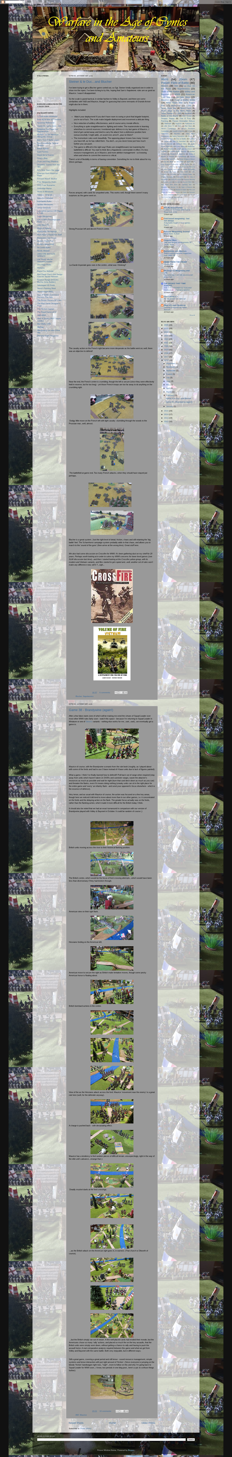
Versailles (180, 162)
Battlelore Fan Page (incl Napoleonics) (47, 130)
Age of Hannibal (179, 141)
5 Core (189, 131)
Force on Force (176, 179)
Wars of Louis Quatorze (174, 305)
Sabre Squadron (178, 136)
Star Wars (188, 126)
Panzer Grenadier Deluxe (183, 121)
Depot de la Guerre (45, 155)
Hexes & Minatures (45, 192)
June (168, 381)
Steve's (89, 721)
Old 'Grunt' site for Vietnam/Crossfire (45, 260)
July (168, 378)
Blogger (131, 1450)
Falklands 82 (190, 124)
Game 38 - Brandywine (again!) (91, 710)
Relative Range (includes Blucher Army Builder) (47, 281)
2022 (166, 339)
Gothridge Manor (44, 188)
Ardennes (164, 134)
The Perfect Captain (45, 309)
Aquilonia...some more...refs (49, 126)
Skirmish (192, 192)
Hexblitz (177, 182)
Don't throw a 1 (171, 297)
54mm (166, 141)
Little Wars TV (43, 225)
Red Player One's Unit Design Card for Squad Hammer (49, 275)
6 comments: (105, 693)
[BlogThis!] (118, 692)
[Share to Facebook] (123, 692)
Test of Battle (181, 139)
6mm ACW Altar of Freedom (49, 120)
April (168, 388)
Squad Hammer (167, 139)
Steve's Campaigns (168, 129)
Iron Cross (186, 116)
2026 (166, 325)
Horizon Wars (187, 182)
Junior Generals (44, 208)
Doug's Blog (42, 158)
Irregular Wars (170, 240)
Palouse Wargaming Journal (177, 232)
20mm (183, 79)
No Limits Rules (43, 247)
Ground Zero (167, 182)
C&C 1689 (184, 172)
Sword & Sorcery (178, 131)
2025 (166, 328)
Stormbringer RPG (45, 292)
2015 (166, 411)
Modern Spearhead (45, 244)
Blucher (79, 696)
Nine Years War (174, 102)
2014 (166, 414)
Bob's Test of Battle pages (48, 140)
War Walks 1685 (44, 324)
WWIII (177, 94)
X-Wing (192, 139)
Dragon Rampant (167, 177)
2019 (166, 350)
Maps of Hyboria (44, 228)
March (169, 392)
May (168, 385)
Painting (164, 121)
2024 (166, 332)
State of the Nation (170, 91)
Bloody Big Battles (189, 169)
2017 (166, 357)
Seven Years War (168, 108)
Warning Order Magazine (48, 336)
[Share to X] (121, 692)
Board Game (186, 108)
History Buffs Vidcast (178, 151)
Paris (179, 126)
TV (191, 194)
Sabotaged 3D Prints (46, 285)
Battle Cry (171, 167)
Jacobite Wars (183, 97)
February (170, 395)
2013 (166, 418)
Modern (164, 86)
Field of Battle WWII (185, 100)
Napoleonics (88, 696)
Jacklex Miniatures (45, 205)
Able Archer (185, 164)
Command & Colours (184, 149)
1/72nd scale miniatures (47, 116)
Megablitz (164, 187)
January (170, 406)
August (169, 374)
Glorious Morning (189, 179)
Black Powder (169, 149)
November (171, 367)
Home (112, 1422)
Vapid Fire (177, 197)
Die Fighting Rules (186, 174)
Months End (168, 264)
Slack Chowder (169, 194)
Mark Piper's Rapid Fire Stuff (49, 235)
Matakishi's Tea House (46, 238)
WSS (189, 162)
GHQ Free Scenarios (46, 185)
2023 (166, 336)
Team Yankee (167, 113)
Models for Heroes (167, 190)
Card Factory (42, 152)
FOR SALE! (180, 177)
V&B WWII (41, 315)
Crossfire (173, 174)
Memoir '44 (174, 187)
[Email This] (116, 692)
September (171, 371)
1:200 (188, 106)
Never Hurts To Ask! (172, 234)
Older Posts (148, 1422)
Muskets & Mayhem (177, 154)
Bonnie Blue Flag (170, 172)
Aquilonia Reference (45, 123)
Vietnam (167, 124)
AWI (77, 1415)
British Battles (43, 149)
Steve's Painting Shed (46, 288)
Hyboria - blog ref (44, 195)
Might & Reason (186, 187)
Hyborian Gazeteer (45, 198)
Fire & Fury (185, 118)
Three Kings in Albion (187, 159)
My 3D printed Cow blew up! (175, 299)
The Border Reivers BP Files (49, 300)
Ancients (188, 113)
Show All (192, 315)
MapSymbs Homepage (47, 231)
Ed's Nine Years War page (48, 170)
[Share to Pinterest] (126, 692)
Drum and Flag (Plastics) (47, 162)
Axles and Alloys (179, 146)
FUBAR (164, 151)
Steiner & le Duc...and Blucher (90, 81)
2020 (166, 346)
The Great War (166, 197)
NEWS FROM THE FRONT (175, 262)
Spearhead (182, 157)
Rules (184, 192)
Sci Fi (190, 136)
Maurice (83, 1415)
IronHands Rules (44, 201)
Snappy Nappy (168, 118)
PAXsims (41, 268)
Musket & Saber (181, 190)
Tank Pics (172, 159)
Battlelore (191, 146)
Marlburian (175, 106)
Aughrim (178, 124)
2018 (166, 353)
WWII (164, 79)
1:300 (178, 113)
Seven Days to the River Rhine (176, 111)
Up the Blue (168, 162)
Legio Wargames (44, 216)
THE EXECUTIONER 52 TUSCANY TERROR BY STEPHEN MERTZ (178, 289)
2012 (166, 421)
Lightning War (187, 184)
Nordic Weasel (43, 251)
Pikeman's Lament (174, 192)
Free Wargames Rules (46, 182)
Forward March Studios (47, 179)
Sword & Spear (182, 194)
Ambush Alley (181, 144)
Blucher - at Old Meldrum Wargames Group (48, 136)
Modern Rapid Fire (45, 241)
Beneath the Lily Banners (186, 167)
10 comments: (105, 1411)
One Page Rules (44, 265)
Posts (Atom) (85, 1429)
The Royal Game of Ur (46, 312)
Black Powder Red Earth (172, 169)
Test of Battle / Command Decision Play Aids (48, 296)
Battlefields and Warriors (175, 251)
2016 (166, 360)
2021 (166, 343)
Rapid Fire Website (45, 271)
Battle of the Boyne (169, 116)
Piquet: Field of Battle (175, 82)
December (171, 363)
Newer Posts (76, 1422)
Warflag (40, 327)
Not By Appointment (173, 208)
